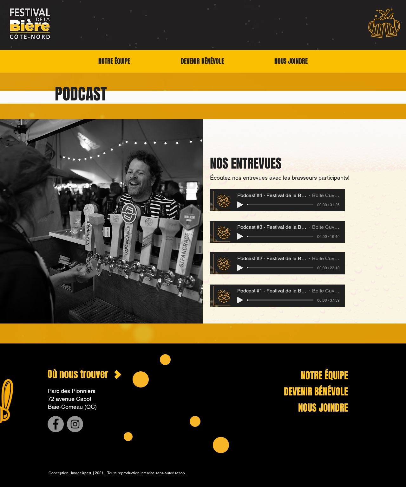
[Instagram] (75, 424)
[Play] (240, 205)
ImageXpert (81, 473)
